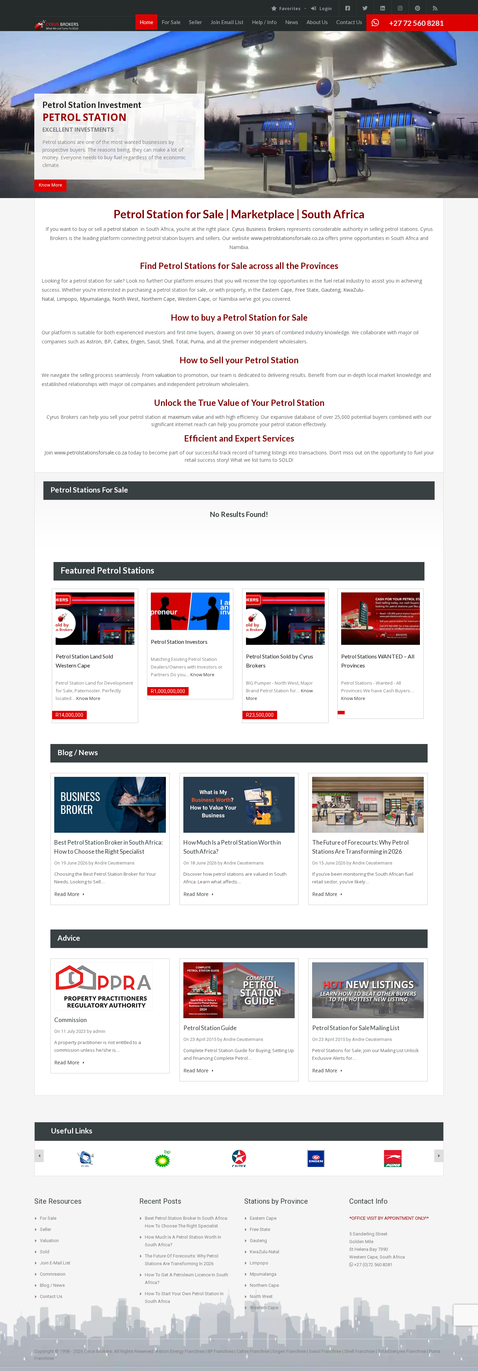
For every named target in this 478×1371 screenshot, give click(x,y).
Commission (70, 1019)
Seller (195, 22)
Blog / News (52, 1285)
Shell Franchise (359, 1351)
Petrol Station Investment (91, 105)
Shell (167, 341)
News (291, 22)
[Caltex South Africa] (239, 1159)
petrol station (123, 229)
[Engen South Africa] (316, 1159)
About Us (317, 22)
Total (182, 341)
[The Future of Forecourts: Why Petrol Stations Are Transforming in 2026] (368, 804)
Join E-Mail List (55, 1263)
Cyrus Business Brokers (259, 229)
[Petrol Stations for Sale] (56, 25)
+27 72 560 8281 (416, 23)
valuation (165, 375)
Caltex (121, 341)
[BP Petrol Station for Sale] (162, 1159)
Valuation (49, 1240)
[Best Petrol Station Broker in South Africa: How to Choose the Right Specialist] (110, 804)
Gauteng (330, 289)
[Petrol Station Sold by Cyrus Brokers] (285, 618)
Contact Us (349, 22)
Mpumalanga (95, 299)
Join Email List (227, 22)
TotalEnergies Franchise (402, 1351)
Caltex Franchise (253, 1351)
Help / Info (264, 22)
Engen (138, 341)
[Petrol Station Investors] (190, 610)
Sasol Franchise (325, 1351)
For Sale (171, 22)
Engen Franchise (289, 1351)
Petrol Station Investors (179, 641)
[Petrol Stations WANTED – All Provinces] (380, 618)
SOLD (285, 460)
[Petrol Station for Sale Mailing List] (368, 989)
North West (125, 299)
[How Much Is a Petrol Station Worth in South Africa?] (239, 804)
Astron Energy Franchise (179, 1351)
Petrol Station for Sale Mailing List (356, 1027)
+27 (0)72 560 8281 (372, 1264)
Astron (93, 341)
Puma (197, 341)
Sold (44, 1251)
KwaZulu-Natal (264, 1251)
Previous (18, 115)
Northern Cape (158, 299)
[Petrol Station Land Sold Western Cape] (95, 618)
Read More (67, 894)
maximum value (186, 417)
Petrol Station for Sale (169, 214)
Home (146, 22)
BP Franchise (220, 1351)
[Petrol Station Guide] (239, 989)
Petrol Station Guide (210, 1027)
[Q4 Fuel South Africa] (85, 1159)
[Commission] (103, 985)
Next (459, 115)
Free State (306, 289)
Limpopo (67, 299)
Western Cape (194, 299)
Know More (50, 185)
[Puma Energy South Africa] (393, 1159)
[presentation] (39, 1156)
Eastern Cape (277, 289)
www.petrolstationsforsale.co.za (287, 238)
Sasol (153, 341)
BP (107, 341)
